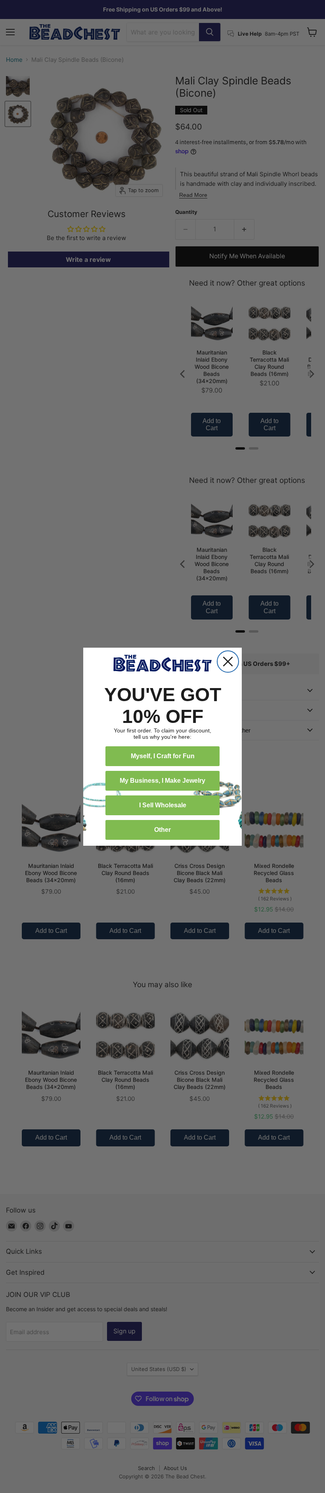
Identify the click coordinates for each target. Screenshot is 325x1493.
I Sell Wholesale (162, 805)
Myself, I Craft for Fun (163, 756)
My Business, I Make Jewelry (162, 780)
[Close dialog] (228, 661)
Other (162, 829)
